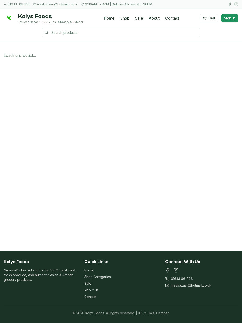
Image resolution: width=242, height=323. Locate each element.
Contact (172, 18)
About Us (91, 290)
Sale (139, 18)
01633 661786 (182, 279)
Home (109, 18)
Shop (125, 18)
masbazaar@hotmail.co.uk (191, 285)
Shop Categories (97, 277)
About (154, 18)
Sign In (229, 18)
